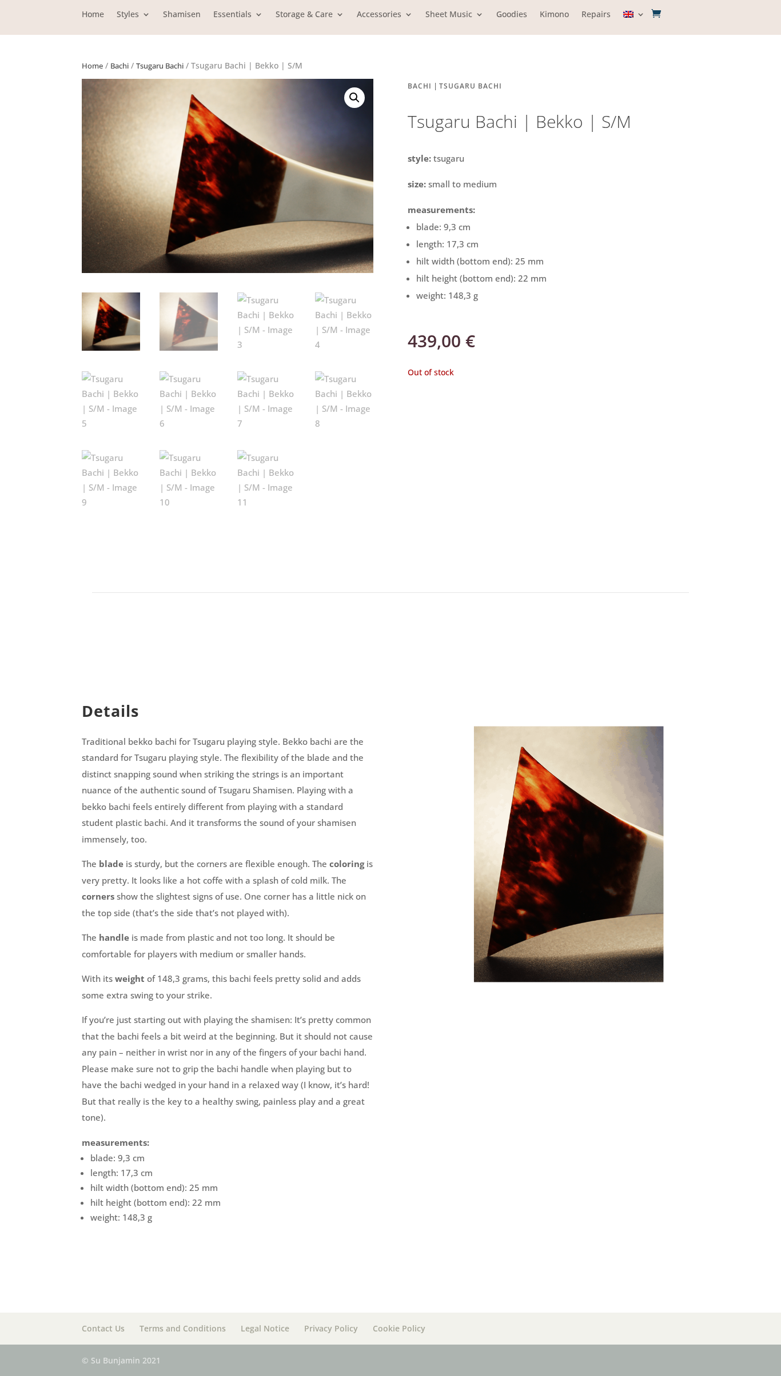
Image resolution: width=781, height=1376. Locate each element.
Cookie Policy (399, 1328)
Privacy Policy (331, 1328)
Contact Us (103, 1328)
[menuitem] (634, 22)
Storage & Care (304, 14)
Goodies (511, 14)
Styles (128, 14)
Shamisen (182, 14)
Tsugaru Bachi (160, 66)
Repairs (596, 14)
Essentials (232, 14)
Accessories (379, 14)
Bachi (119, 66)
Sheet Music (448, 14)
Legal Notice (265, 1328)
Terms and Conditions (183, 1328)
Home (93, 14)
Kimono (554, 14)
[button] (354, 97)
